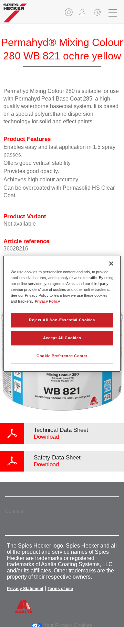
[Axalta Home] (15, 15)
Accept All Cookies (62, 338)
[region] (62, 313)
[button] (69, 14)
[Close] (111, 263)
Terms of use (60, 588)
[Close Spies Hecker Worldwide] (96, 12)
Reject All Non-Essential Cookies (62, 320)
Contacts (14, 511)
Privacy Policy (47, 301)
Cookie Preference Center (62, 356)
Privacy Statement (25, 588)
